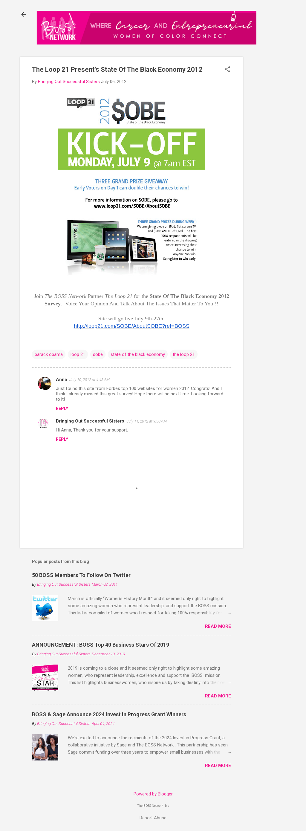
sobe (98, 354)
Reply (62, 408)
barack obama (49, 354)
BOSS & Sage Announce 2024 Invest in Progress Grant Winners (109, 714)
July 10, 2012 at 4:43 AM (89, 379)
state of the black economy (138, 354)
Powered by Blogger (153, 794)
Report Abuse (153, 818)
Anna (61, 379)
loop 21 (78, 354)
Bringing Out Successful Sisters (90, 421)
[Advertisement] (272, 151)
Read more (218, 626)
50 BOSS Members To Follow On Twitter (81, 575)
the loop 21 (184, 354)
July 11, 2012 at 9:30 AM (146, 421)
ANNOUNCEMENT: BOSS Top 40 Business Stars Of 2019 (100, 645)
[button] (227, 70)
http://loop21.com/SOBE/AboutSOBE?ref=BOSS (131, 326)
